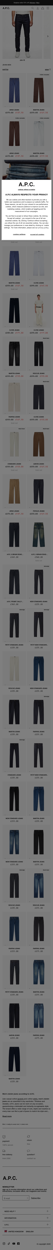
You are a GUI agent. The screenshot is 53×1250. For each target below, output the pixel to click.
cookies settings (19, 234)
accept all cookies (37, 234)
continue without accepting (26, 189)
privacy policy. (43, 228)
